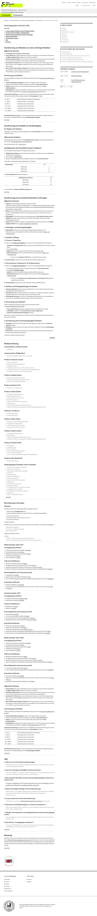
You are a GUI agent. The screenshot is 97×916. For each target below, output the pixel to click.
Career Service (22, 144)
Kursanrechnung (65, 39)
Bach (49, 631)
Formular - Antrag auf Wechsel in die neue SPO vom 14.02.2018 (75, 55)
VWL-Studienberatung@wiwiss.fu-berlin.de (31, 801)
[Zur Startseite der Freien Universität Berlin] (12, 4)
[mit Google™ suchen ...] (94, 5)
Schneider (27, 550)
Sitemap (73, 2)
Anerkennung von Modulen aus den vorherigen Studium (20, 31)
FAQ (7, 40)
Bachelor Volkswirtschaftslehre (12, 12)
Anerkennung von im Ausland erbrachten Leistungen (19, 34)
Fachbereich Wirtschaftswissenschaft (9, 10)
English (29, 881)
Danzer (22, 598)
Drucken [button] (30, 879)
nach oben (6, 120)
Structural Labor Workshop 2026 (80, 71)
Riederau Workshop (76, 76)
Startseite (64, 2)
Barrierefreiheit (92, 2)
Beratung (8, 42)
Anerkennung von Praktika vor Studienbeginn (17, 33)
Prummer (39, 567)
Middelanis (50, 579)
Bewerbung (64, 30)
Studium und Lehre (22, 10)
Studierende (5, 15)
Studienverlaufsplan (66, 52)
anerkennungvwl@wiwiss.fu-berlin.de (28, 223)
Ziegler (25, 563)
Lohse (25, 668)
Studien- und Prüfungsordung (29, 91)
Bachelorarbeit (65, 41)
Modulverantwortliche (11, 36)
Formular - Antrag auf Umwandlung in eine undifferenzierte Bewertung (77, 61)
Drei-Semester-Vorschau (12, 38)
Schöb (16, 575)
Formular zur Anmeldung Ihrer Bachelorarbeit (72, 57)
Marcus (18, 555)
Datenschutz (85, 2)
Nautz (28, 554)
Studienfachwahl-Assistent (67, 32)
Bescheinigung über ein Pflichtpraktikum (22, 141)
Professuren (64, 34)
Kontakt (69, 2)
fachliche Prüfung (19, 270)
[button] (77, 5)
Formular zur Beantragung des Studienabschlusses (73, 59)
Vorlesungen (64, 36)
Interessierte (18, 15)
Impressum (78, 2)
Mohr (26, 598)
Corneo (18, 557)
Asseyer (50, 569)
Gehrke (22, 552)
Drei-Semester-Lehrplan (67, 54)
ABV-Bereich (64, 38)
